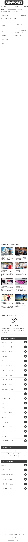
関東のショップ (6, 465)
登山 (3, 431)
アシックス (5, 450)
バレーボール (5, 422)
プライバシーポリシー (19, 534)
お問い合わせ (14, 537)
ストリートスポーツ (7, 412)
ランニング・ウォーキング (9, 370)
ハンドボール (5, 417)
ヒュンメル (5, 455)
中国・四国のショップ (7, 484)
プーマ (11, 455)
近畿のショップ (6, 470)
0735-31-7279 (18, 35)
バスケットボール (6, 398)
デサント (4, 453)
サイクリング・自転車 (7, 375)
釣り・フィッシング (7, 342)
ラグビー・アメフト (7, 426)
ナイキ (10, 453)
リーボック (23, 455)
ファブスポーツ (11, 540)
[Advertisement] (14, 94)
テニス (3, 393)
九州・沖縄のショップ (7, 488)
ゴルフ (3, 361)
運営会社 (11, 534)
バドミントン (5, 408)
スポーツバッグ (6, 436)
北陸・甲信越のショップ (8, 479)
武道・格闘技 (5, 356)
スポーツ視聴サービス (7, 440)
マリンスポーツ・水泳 (7, 347)
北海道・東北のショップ (8, 474)
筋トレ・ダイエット (7, 365)
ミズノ (16, 455)
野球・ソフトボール (7, 379)
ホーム (6, 534)
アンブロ (19, 450)
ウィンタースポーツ (7, 351)
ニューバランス (17, 453)
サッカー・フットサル (7, 384)
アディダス (12, 450)
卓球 (3, 403)
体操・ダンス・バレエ (7, 389)
